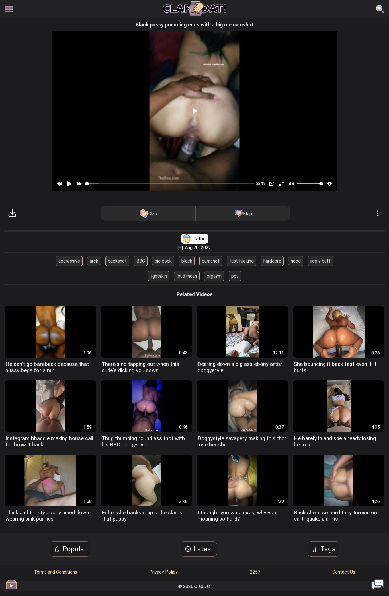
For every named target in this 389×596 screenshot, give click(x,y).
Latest (203, 549)
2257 (255, 572)
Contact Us (343, 572)
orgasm (214, 276)
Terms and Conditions (55, 572)
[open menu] (9, 9)
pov (235, 276)
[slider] (169, 183)
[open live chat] (377, 584)
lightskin (158, 276)
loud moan (187, 276)
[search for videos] (380, 9)
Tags (327, 549)
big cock (163, 261)
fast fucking (241, 261)
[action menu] (377, 214)
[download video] (12, 214)
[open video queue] (11, 584)
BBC (140, 261)
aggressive (69, 261)
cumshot (211, 261)
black (186, 261)
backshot (117, 261)
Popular (75, 549)
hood (296, 261)
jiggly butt (320, 261)
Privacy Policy (163, 572)
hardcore (272, 261)
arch (94, 261)
